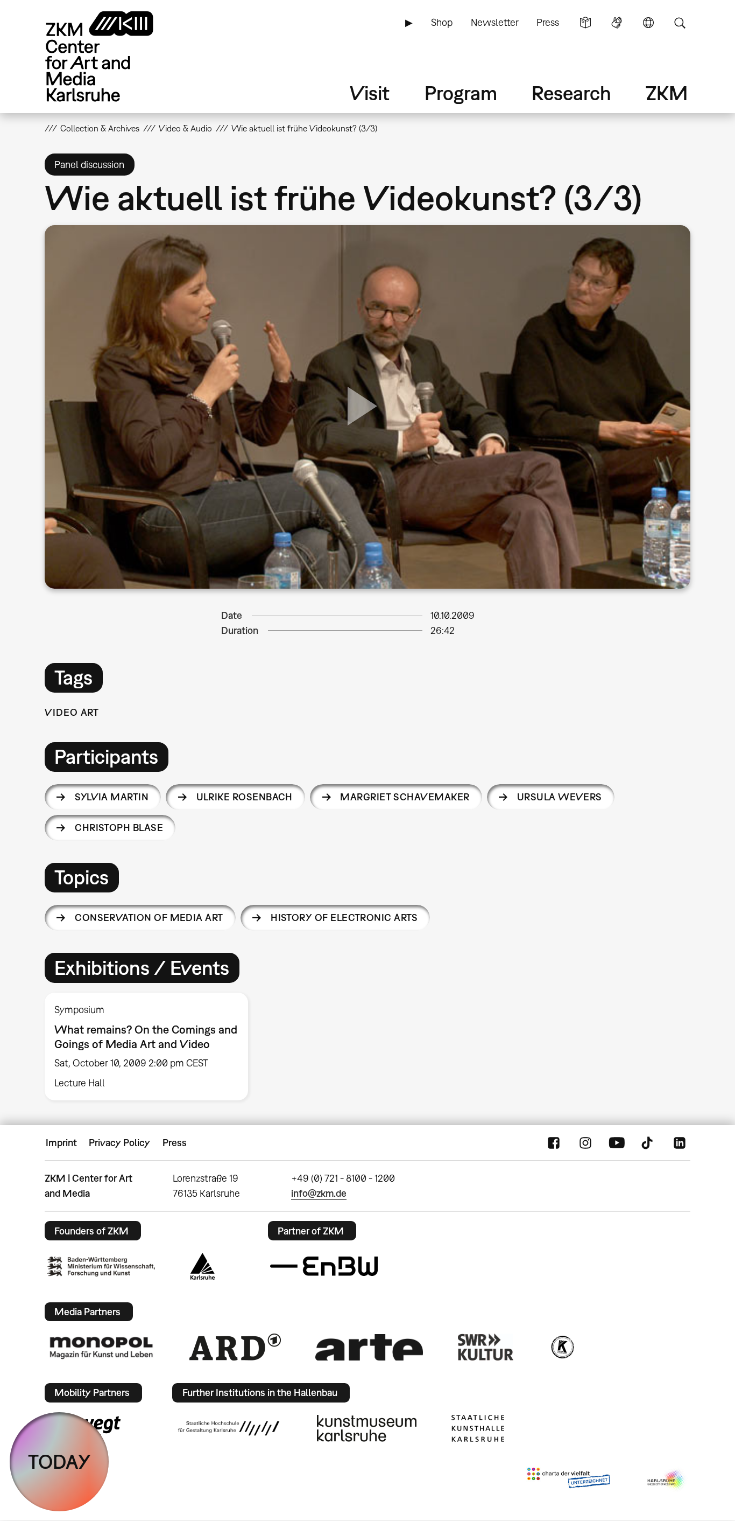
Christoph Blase (119, 827)
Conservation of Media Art (149, 917)
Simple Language (585, 23)
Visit (370, 92)
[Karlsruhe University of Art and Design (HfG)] (228, 1428)
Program (461, 92)
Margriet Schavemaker (404, 797)
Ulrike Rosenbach (244, 797)
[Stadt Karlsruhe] (202, 1266)
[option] (151, 1046)
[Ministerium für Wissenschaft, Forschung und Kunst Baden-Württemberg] (101, 1266)
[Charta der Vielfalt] (568, 1480)
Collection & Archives (99, 128)
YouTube (616, 1143)
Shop (442, 22)
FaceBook (553, 1143)
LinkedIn (679, 1143)
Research (571, 92)
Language (648, 23)
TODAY (59, 1461)
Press (547, 22)
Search (679, 23)
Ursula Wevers (559, 797)
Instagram (585, 1143)
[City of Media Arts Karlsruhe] (666, 1480)
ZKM (667, 92)
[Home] (115, 56)
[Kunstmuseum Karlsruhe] (366, 1428)
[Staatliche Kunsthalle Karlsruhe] (477, 1428)
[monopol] (101, 1347)
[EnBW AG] (324, 1266)
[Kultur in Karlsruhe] (561, 1347)
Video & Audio (185, 128)
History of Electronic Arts (344, 917)
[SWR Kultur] (486, 1347)
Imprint (61, 1142)
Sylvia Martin (112, 797)
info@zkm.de (319, 1193)
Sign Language (616, 23)
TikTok (648, 1143)
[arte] (369, 1347)
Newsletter (495, 22)
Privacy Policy (119, 1142)
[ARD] (235, 1347)
